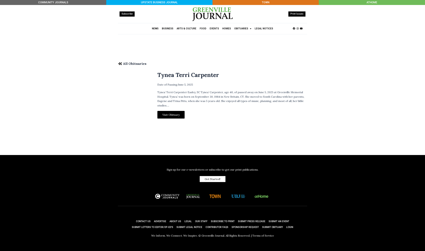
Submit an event (279, 221)
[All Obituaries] (120, 64)
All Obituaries (134, 64)
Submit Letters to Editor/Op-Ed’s (152, 227)
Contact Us (143, 221)
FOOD (203, 28)
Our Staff (201, 221)
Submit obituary (272, 227)
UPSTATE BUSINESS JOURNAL (159, 2)
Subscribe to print (223, 221)
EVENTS (214, 28)
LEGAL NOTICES (264, 28)
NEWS (155, 28)
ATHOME (372, 2)
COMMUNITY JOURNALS (53, 2)
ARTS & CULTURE (186, 28)
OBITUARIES (241, 28)
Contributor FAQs (217, 227)
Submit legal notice (189, 227)
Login (289, 227)
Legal (188, 221)
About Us (175, 221)
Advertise (160, 221)
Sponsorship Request (245, 227)
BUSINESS (167, 28)
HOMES (226, 28)
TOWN (265, 2)
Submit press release (251, 221)
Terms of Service (263, 235)
